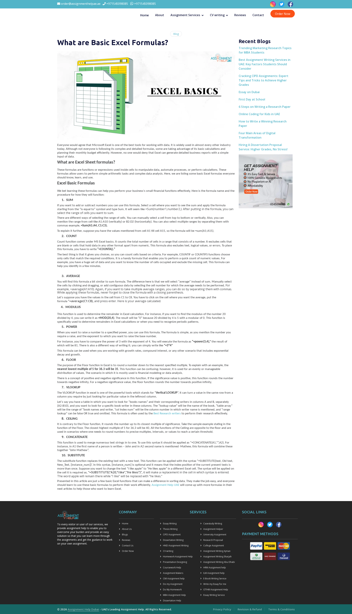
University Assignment (214, 534)
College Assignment (213, 545)
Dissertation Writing (173, 540)
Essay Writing (170, 523)
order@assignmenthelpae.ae (80, 4)
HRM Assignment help (214, 567)
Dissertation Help (172, 600)
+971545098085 (117, 4)
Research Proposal (213, 540)
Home (144, 15)
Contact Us (127, 545)
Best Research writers (167, 413)
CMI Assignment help (174, 578)
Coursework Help (172, 567)
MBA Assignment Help (174, 595)
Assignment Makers (173, 573)
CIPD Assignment (172, 534)
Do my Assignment (172, 584)
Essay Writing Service (214, 595)
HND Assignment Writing (175, 545)
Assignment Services (185, 15)
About (159, 15)
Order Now (282, 14)
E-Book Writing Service (214, 578)
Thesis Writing (170, 529)
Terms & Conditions (281, 609)
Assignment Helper (213, 529)
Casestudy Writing (212, 523)
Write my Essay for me (214, 584)
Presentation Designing (175, 562)
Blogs (125, 534)
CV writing (217, 15)
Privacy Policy (222, 609)
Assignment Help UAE (165, 485)
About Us (127, 529)
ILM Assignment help (214, 573)
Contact (258, 15)
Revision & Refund (250, 609)
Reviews (240, 15)
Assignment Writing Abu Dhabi (219, 562)
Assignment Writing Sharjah (217, 556)
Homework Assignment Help (178, 556)
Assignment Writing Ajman (216, 551)
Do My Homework (172, 589)
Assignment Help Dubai (83, 609)
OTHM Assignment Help (215, 589)
